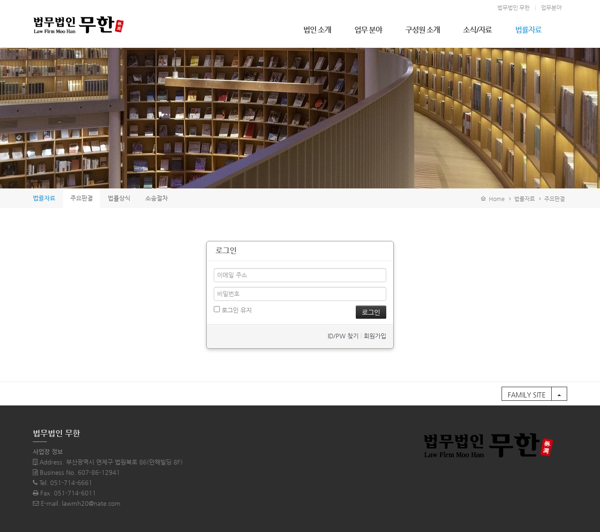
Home (495, 198)
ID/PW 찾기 (343, 335)
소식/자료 (477, 29)
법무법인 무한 (513, 7)
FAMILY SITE (527, 394)
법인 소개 (317, 29)
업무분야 (551, 7)
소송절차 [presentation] (156, 198)
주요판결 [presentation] (81, 198)
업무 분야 (368, 29)
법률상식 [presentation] (119, 198)
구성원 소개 (422, 29)
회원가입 (375, 335)
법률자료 (528, 29)
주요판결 (554, 198)
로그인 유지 (236, 310)
